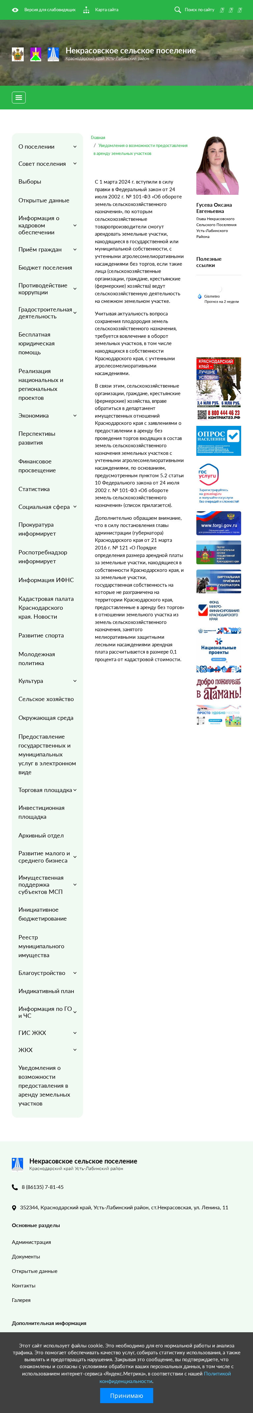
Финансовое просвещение (37, 465)
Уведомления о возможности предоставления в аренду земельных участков (44, 1085)
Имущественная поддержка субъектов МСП (41, 884)
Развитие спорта (41, 635)
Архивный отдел (41, 835)
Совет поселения (42, 163)
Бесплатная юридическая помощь (36, 343)
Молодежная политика (36, 658)
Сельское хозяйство (46, 698)
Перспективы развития (36, 438)
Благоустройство (41, 972)
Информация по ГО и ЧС (45, 1012)
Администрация (31, 1242)
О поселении (36, 146)
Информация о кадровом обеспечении (38, 225)
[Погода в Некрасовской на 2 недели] (222, 302)
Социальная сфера (44, 506)
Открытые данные (44, 200)
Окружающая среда (45, 717)
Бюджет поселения (45, 267)
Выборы (29, 181)
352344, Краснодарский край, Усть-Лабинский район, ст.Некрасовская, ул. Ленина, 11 (124, 1207)
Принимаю (126, 1395)
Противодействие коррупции (43, 288)
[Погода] (208, 295)
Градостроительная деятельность (45, 313)
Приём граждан (40, 249)
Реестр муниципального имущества (41, 945)
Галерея (21, 1300)
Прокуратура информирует (37, 529)
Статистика (34, 488)
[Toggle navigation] (19, 97)
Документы (26, 1256)
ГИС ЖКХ (32, 1032)
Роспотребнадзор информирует (42, 556)
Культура (30, 680)
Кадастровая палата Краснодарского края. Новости (46, 607)
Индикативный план (46, 990)
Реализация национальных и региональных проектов (40, 384)
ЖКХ (25, 1049)
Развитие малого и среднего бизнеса (44, 856)
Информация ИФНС (46, 579)
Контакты (24, 1285)
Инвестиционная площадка (41, 812)
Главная (98, 137)
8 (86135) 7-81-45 (43, 1187)
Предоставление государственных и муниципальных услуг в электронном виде (47, 754)
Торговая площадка (45, 789)
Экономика (33, 415)
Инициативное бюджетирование (42, 914)
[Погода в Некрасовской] (219, 288)
